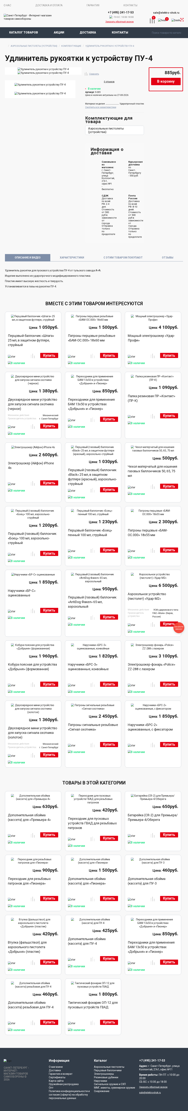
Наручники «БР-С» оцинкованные (21, 593)
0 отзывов (109, 81)
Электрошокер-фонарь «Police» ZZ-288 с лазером (151, 666)
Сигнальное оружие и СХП (110, 1084)
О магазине (56, 1066)
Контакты (130, 5)
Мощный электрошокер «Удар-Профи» (151, 338)
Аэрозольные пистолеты (109, 1066)
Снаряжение (101, 1091)
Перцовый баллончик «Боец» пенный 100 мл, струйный (90, 532)
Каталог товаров (23, 32)
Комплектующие (71, 46)
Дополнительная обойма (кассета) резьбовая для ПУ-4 (30, 1005)
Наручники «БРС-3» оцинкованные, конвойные (88, 666)
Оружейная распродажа (64, 1084)
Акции (59, 32)
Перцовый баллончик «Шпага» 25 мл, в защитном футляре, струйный (31, 340)
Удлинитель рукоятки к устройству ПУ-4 (109, 46)
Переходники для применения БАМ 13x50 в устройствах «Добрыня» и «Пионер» (91, 404)
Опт (51, 1087)
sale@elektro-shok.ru (166, 12)
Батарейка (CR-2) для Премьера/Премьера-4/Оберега (153, 817)
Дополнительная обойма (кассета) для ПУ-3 (146, 881)
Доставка (88, 32)
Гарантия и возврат (61, 1073)
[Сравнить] (86, 73)
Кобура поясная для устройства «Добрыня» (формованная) (32, 666)
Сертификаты (57, 1077)
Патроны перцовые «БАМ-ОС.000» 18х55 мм (148, 532)
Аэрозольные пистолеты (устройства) (34, 46)
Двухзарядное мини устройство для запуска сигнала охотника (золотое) (32, 732)
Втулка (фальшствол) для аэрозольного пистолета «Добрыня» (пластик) (27, 947)
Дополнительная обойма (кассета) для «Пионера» (87, 881)
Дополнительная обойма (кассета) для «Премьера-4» (29, 817)
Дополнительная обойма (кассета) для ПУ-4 (87, 941)
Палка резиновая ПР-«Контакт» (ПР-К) (151, 398)
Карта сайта (56, 1080)
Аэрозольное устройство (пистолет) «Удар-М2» (147, 596)
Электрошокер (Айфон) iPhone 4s (31, 465)
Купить (49, 355)
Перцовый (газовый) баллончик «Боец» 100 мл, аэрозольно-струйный (32, 538)
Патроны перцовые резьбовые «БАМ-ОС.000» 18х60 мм (91, 338)
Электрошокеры (104, 1073)
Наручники (100, 1080)
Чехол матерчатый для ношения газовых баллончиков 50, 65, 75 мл (152, 471)
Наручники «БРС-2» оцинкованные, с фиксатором (150, 727)
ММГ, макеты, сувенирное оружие (114, 1087)
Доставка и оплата (49, 5)
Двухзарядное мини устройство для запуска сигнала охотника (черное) (32, 404)
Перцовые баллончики (108, 1070)
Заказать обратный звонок (119, 21)
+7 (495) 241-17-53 (152, 1060)
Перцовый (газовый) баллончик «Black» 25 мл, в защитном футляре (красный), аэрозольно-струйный (92, 474)
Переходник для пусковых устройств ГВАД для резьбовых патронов (92, 823)
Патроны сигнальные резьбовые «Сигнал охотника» (93, 727)
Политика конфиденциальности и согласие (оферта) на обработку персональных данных (69, 1095)
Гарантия (93, 5)
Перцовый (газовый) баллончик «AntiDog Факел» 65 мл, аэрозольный (92, 601)
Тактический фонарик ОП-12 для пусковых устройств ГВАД (93, 1005)
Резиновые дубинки (106, 1077)
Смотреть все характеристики (100, 107)
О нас (7, 5)
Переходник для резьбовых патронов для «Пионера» (29, 881)
